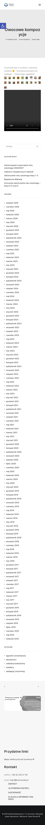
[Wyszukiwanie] (22, 146)
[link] (3, 26)
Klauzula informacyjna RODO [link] (20, 798)
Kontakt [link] (12, 784)
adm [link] (38, 39)
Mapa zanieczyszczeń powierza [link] (18, 759)
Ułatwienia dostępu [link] (18, 788)
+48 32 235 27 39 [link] (19, 775)
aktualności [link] (25, 39)
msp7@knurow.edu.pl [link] (19, 780)
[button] (39, 5)
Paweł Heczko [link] (33, 816)
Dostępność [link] (14, 792)
